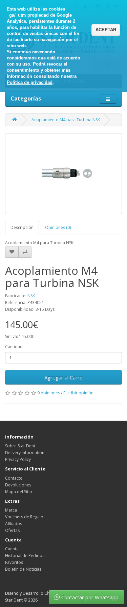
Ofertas (12, 530)
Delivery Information (24, 453)
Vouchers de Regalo (24, 517)
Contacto (14, 478)
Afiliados (13, 523)
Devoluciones (18, 485)
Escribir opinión (78, 393)
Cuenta (12, 549)
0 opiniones (48, 393)
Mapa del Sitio (18, 492)
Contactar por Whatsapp (90, 597)
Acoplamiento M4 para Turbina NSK (65, 120)
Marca (11, 510)
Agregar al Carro (63, 377)
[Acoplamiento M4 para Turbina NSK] (63, 173)
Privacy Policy (18, 459)
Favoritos (14, 562)
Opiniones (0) (58, 227)
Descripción (22, 227)
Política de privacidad (29, 82)
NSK (31, 296)
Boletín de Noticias (23, 569)
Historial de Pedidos (24, 555)
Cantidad (14, 347)
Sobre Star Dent (20, 446)
